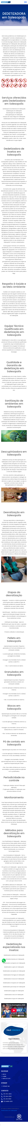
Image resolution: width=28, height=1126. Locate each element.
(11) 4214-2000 (7, 1096)
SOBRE (4, 1076)
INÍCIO (4, 1074)
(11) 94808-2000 (8, 1101)
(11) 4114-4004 (7, 1094)
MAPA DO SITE (6, 1078)
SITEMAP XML (6, 1086)
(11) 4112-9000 (7, 1099)
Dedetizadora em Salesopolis (9, 1110)
